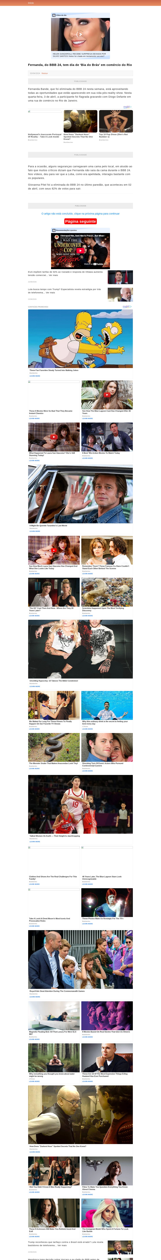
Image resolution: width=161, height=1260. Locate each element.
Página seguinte (80, 221)
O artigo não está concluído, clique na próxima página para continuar (80, 213)
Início (31, 3)
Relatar (45, 73)
